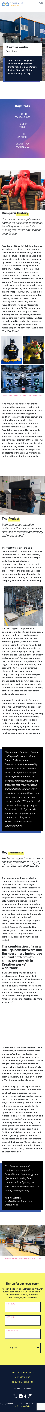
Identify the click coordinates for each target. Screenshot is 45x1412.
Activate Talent (22, 1377)
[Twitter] (15, 1396)
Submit (13, 1348)
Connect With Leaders (22, 1382)
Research (28, 1389)
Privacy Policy (25, 1406)
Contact (17, 1389)
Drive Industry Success (22, 1373)
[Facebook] (25, 1396)
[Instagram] (30, 1396)
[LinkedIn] (21, 1396)
